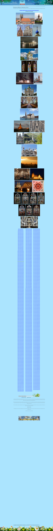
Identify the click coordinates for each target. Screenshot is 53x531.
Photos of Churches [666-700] (20, 243)
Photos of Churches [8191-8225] (29, 248)
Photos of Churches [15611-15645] (36, 250)
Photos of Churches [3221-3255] (21, 300)
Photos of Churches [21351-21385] (36, 378)
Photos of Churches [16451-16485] (36, 269)
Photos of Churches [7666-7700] (29, 236)
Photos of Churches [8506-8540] (29, 255)
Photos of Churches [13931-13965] (28, 376)
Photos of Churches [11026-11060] (28, 311)
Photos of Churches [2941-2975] (21, 294)
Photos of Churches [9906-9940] (29, 286)
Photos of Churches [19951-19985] (36, 347)
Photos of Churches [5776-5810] (21, 357)
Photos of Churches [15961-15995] (36, 258)
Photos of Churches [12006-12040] (28, 333)
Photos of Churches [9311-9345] (29, 273)
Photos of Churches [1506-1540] (21, 262)
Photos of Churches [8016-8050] (29, 244)
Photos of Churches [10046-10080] (28, 289)
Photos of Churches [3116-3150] (21, 298)
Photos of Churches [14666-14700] (36, 229)
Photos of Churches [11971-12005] (28, 332)
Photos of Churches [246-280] (20, 234)
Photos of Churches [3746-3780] (21, 312)
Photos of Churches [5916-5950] (21, 360)
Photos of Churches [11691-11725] (28, 326)
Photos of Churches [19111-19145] (36, 328)
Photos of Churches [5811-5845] (21, 358)
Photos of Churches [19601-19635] (36, 339)
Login (48, 2)
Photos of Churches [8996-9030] (29, 266)
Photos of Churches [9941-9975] (29, 287)
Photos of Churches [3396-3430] (21, 304)
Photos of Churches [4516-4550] (21, 329)
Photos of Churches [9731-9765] (29, 282)
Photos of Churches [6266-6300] (21, 368)
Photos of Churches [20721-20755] (36, 364)
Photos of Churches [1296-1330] (21, 257)
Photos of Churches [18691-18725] (36, 319)
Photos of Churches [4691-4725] (21, 333)
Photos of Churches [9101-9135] (29, 268)
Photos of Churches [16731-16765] (36, 275)
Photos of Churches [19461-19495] (36, 336)
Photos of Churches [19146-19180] (36, 329)
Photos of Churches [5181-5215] (21, 344)
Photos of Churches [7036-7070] (21, 385)
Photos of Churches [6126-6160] (21, 365)
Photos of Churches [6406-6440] (21, 371)
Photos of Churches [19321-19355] (36, 333)
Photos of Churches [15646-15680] (36, 251)
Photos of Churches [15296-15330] (36, 243)
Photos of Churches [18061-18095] (36, 305)
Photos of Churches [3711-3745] (21, 311)
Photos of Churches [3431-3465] (21, 305)
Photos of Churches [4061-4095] (21, 319)
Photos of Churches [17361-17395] (36, 289)
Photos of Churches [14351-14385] (28, 385)
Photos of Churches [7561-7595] (29, 234)
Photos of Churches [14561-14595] (28, 390)
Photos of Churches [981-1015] (21, 250)
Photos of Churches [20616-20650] (36, 362)
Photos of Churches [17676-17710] (36, 296)
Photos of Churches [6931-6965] (21, 383)
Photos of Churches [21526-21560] (36, 382)
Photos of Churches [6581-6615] (21, 375)
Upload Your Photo (49, 4)
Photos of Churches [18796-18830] (36, 321)
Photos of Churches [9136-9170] (29, 269)
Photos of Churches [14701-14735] (36, 230)
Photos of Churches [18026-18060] (36, 304)
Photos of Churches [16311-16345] (36, 266)
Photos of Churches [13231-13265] (28, 360)
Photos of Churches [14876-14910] (36, 234)
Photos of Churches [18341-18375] (36, 311)
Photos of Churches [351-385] (20, 236)
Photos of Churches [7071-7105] (21, 386)
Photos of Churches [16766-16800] (36, 276)
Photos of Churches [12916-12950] (28, 353)
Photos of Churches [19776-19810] (36, 343)
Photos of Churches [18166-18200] (36, 307)
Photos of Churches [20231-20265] (36, 353)
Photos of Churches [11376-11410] (28, 319)
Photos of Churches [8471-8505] (29, 254)
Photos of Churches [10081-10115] (28, 290)
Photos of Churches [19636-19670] (36, 340)
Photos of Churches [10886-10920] (28, 308)
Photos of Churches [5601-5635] (21, 353)
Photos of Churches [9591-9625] (29, 279)
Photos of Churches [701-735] (20, 244)
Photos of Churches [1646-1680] (21, 265)
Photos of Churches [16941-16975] (36, 280)
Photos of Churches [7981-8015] (29, 243)
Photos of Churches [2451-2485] (21, 283)
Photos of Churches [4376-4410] (21, 326)
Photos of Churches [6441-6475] (21, 372)
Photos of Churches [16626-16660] (36, 273)
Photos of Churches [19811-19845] (36, 344)
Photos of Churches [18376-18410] (36, 312)
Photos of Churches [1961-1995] (21, 272)
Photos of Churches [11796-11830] (28, 328)
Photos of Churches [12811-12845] (28, 351)
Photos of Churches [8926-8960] (29, 264)
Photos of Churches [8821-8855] (29, 262)
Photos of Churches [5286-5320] (21, 346)
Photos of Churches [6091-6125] (21, 364)
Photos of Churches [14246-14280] (28, 383)
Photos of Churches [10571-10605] (28, 301)
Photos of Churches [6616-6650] (21, 376)
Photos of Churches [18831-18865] (36, 322)
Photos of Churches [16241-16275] (36, 264)
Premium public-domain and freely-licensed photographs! (29, 10)
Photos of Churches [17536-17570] (36, 293)
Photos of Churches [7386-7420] (29, 230)
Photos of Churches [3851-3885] (21, 314)
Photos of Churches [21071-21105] (36, 372)
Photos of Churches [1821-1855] (21, 269)
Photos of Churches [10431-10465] (28, 298)
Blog (45, 4)
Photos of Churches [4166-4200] (21, 321)
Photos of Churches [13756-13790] (28, 372)
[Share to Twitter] (28, 0)
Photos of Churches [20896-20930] (36, 368)
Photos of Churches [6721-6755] (21, 378)
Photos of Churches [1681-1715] (21, 266)
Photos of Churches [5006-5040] (21, 340)
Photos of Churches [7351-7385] (29, 229)
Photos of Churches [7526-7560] (29, 233)
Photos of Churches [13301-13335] (28, 362)
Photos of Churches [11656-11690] (28, 325)
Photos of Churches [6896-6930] (21, 382)
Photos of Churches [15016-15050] (36, 237)
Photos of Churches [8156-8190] (29, 247)
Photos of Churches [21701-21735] (36, 386)
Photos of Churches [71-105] (20, 230)
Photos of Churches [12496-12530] (28, 344)
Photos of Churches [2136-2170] (21, 276)
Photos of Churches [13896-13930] (28, 375)
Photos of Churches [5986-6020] (21, 362)
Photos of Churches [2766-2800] (21, 290)
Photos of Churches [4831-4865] (21, 336)
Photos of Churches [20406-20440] (36, 357)
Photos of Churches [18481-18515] (36, 314)
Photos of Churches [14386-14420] (28, 386)
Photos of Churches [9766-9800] (29, 283)
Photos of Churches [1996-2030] (21, 273)
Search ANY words (29, 397)
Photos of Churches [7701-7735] (29, 237)
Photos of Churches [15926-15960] (36, 257)
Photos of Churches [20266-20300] (36, 354)
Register (51, 2)
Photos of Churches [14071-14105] (28, 379)
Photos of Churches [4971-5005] (21, 339)
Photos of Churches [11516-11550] (28, 322)
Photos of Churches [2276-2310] (21, 279)
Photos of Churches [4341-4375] (21, 325)
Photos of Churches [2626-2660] (21, 287)
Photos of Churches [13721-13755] (28, 371)
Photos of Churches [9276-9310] (29, 272)
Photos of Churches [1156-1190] (21, 254)
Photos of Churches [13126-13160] (28, 358)
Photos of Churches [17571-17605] (36, 294)
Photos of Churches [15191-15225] (36, 241)
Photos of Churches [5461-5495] (21, 350)
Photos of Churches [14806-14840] (36, 232)
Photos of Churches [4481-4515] (21, 328)
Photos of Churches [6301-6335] (21, 369)
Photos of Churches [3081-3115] (21, 297)
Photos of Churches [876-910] (20, 248)
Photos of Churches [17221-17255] (36, 286)
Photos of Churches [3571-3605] (21, 308)
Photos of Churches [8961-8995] (29, 265)
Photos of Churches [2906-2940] (21, 293)
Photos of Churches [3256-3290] (21, 301)
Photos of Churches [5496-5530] (21, 351)
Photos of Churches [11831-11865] (28, 329)
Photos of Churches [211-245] (20, 233)
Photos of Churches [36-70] (20, 229)
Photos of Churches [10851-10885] (28, 307)
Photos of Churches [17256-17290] (36, 287)
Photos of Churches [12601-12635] (28, 346)
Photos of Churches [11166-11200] (28, 314)
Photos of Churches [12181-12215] (28, 337)
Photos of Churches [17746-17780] (36, 298)
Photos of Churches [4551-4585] (21, 330)
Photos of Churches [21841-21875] (36, 389)
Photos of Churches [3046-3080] (21, 296)
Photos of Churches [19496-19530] (36, 337)
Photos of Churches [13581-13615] (28, 368)
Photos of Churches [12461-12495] (28, 343)
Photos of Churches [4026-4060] (21, 318)
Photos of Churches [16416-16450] (36, 268)
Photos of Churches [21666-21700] (36, 385)
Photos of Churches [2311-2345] (21, 280)
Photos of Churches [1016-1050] (21, 251)
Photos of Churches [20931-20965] (36, 369)
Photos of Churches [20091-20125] (36, 350)
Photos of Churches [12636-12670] (28, 347)
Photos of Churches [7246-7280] (21, 390)
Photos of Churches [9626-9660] (29, 280)
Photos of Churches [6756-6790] (21, 379)
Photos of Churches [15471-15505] (36, 247)
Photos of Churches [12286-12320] (28, 339)
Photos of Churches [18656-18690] (36, 318)
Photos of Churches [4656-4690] (21, 332)
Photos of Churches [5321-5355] (21, 347)
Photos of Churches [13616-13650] (28, 369)
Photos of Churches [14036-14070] (28, 378)
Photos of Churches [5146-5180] (21, 343)
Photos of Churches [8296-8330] (29, 250)
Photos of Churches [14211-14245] (28, 382)
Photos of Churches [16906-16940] (36, 279)
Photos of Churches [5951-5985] (21, 361)
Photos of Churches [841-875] (20, 247)
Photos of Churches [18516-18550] (36, 315)
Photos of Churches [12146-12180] (28, 336)
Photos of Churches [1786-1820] (21, 268)
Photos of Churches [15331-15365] (36, 244)
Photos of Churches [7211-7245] (21, 389)
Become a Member (41, 4)
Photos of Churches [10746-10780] (28, 305)
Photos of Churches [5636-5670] (21, 354)
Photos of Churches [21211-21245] (36, 375)
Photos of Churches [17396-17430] (36, 290)
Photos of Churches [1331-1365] (21, 258)
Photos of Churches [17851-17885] (36, 300)
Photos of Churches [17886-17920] (36, 301)
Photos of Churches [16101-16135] (36, 261)
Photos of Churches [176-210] (20, 232)
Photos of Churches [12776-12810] (28, 350)
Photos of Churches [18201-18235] (36, 308)
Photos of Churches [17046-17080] (36, 282)
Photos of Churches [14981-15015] (36, 236)
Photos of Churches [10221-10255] (28, 293)
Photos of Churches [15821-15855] (36, 255)
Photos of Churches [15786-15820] (36, 254)
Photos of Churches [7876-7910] (29, 241)
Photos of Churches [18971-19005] (36, 325)
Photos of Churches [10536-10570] (28, 300)
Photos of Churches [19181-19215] (36, 330)
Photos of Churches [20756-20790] (36, 365)
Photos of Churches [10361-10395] (28, 296)
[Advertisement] (6, 17)
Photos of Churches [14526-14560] (28, 389)
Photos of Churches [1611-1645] (21, 264)
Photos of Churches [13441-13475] (28, 365)
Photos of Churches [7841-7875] (29, 240)
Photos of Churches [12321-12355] (28, 340)
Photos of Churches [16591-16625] (36, 272)
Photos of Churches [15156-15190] (36, 240)
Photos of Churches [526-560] (20, 240)
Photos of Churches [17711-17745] (36, 297)
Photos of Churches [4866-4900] (21, 337)
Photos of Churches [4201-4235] (21, 322)
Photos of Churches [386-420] (20, 237)
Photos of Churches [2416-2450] (21, 282)
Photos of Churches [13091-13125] (28, 357)
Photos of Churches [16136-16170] (36, 262)
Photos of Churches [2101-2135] (21, 275)
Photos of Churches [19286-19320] (36, 332)
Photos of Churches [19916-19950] (36, 346)
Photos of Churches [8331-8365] (29, 251)
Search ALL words (24, 397)
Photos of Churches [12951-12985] (28, 354)
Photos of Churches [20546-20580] (36, 360)
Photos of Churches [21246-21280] (36, 376)
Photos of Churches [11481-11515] (28, 321)
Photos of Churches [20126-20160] (36, 351)
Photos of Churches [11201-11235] (28, 315)
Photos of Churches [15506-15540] (36, 248)
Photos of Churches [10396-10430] (28, 297)
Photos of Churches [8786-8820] (29, 261)
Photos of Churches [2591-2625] (21, 286)
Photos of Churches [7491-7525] (29, 232)
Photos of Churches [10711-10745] (28, 304)
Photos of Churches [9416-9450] (29, 275)
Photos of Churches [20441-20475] (36, 358)
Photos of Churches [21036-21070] (36, 371)
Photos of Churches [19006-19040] (36, 326)
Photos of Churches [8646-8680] (29, 258)
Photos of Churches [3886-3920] (21, 315)
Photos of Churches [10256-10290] (28, 294)
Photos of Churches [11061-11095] (28, 312)
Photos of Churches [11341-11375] (28, 318)
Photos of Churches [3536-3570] (21, 307)
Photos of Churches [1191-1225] (21, 255)
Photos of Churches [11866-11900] (28, 330)
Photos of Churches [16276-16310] (36, 265)
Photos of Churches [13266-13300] (28, 361)
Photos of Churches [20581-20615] (36, 361)
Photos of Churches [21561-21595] (36, 383)
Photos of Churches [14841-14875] (36, 233)
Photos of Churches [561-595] (20, 241)
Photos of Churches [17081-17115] (36, 283)
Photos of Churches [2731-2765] (21, 289)
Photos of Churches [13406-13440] (28, 364)
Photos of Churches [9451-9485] (29, 276)
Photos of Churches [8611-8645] (29, 257)
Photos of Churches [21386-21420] (36, 379)
